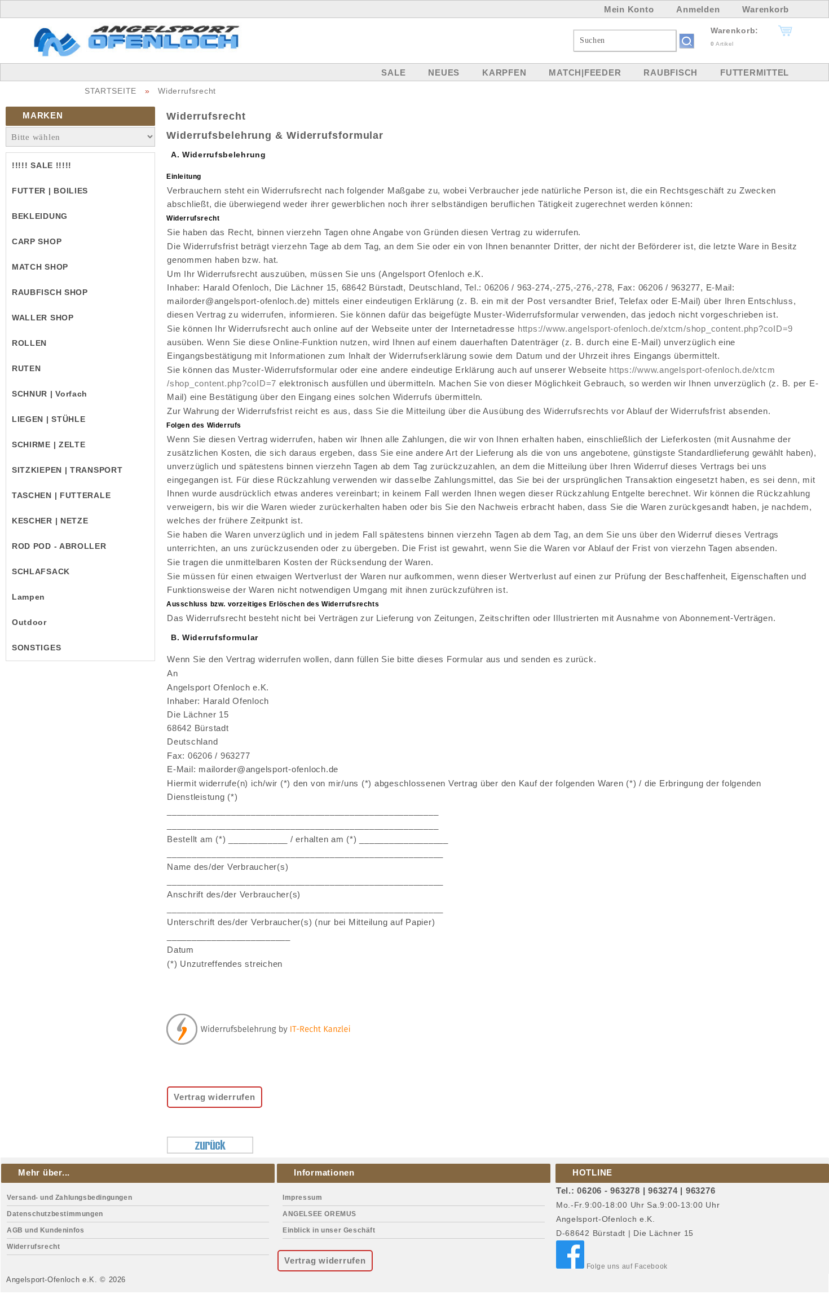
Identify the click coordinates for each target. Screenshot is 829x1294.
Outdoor (29, 622)
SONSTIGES (36, 647)
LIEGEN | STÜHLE (49, 419)
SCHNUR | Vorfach (49, 393)
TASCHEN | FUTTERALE (61, 495)
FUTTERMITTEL (754, 72)
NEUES (444, 72)
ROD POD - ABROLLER (59, 546)
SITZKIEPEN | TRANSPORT (67, 469)
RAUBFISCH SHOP (50, 292)
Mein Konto (629, 9)
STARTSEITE (110, 90)
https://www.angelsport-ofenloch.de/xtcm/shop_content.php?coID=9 (655, 328)
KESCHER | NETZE (50, 520)
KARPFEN (504, 72)
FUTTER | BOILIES (50, 190)
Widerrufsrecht (187, 90)
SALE (393, 72)
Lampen (28, 596)
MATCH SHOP (40, 266)
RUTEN (26, 368)
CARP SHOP (36, 241)
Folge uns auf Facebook (626, 1266)
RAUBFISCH (670, 72)
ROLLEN (29, 342)
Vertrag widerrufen (214, 1097)
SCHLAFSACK (41, 571)
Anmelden (698, 9)
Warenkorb (765, 9)
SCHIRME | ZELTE (49, 444)
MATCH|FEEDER (585, 72)
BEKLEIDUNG (40, 216)
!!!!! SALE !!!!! (42, 165)
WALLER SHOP (43, 317)
